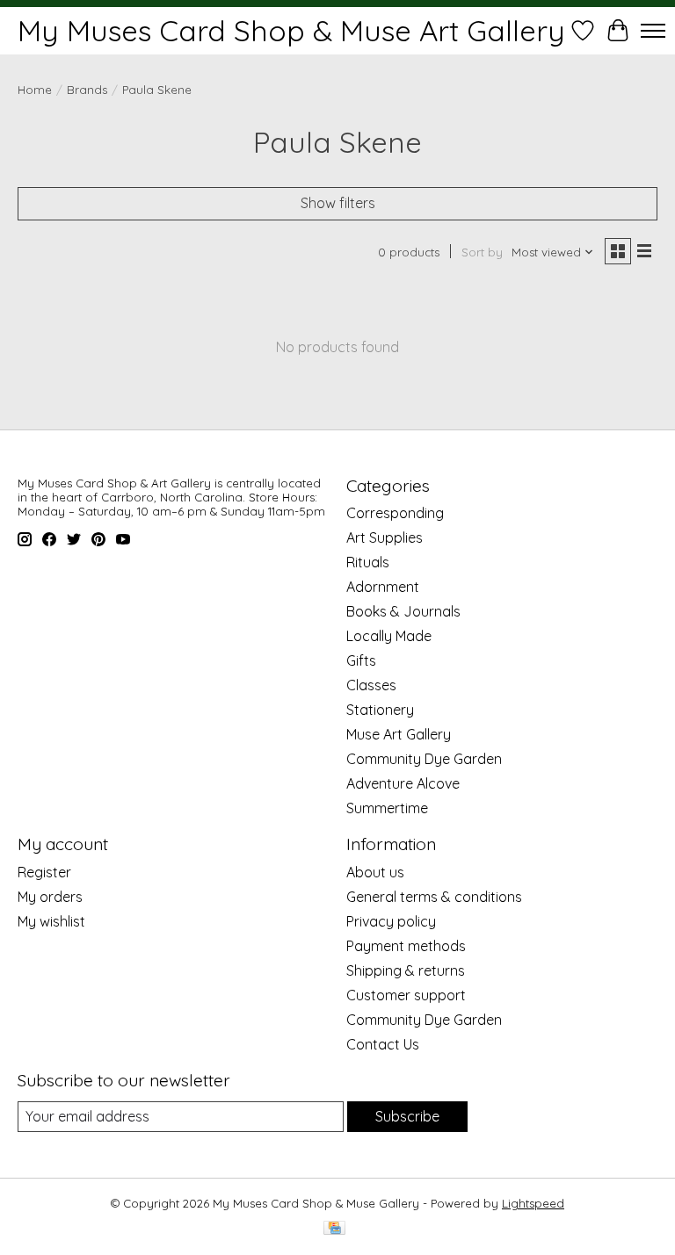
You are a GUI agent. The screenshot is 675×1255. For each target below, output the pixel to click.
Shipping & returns (405, 970)
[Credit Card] (334, 1229)
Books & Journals (403, 611)
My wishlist (51, 921)
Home (35, 90)
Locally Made (389, 636)
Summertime (387, 808)
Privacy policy (391, 921)
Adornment (382, 586)
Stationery (380, 709)
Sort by (482, 252)
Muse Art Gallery (398, 734)
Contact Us (382, 1044)
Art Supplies (384, 537)
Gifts (361, 660)
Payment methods (406, 946)
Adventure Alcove (403, 783)
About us (375, 872)
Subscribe (407, 1116)
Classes (371, 685)
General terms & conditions (434, 896)
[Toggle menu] (653, 30)
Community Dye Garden (424, 759)
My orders (50, 896)
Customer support (406, 995)
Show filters (338, 203)
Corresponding (395, 513)
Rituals (367, 562)
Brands (87, 90)
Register (44, 872)
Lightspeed (533, 1203)
